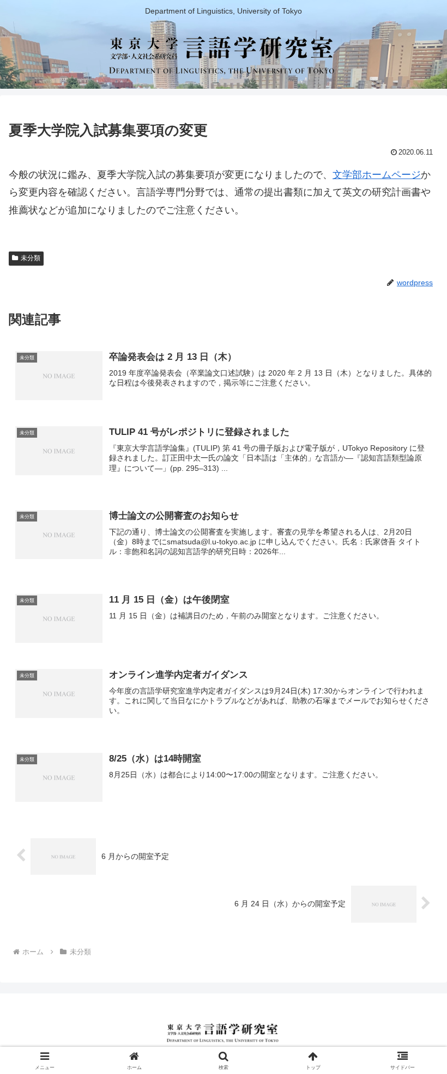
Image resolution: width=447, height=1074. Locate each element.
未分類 (30, 258)
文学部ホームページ (377, 174)
